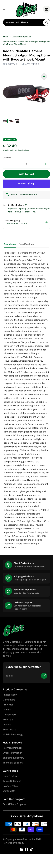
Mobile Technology (13, 734)
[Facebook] (26, 849)
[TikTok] (31, 849)
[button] (4, 9)
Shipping (6, 150)
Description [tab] (10, 244)
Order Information (12, 752)
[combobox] (26, 22)
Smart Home (9, 729)
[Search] (46, 22)
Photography (10, 694)
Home (5, 36)
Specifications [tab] (26, 244)
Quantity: (7, 158)
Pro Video (8, 704)
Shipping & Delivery (13, 757)
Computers (9, 699)
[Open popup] (26, 205)
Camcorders (9, 714)
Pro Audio (8, 719)
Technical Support (13, 762)
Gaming (7, 724)
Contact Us (9, 790)
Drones (7, 709)
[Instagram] (21, 849)
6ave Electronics (26, 839)
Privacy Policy (10, 785)
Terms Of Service (12, 781)
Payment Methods (13, 747)
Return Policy (10, 776)
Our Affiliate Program (14, 804)
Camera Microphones (21, 36)
